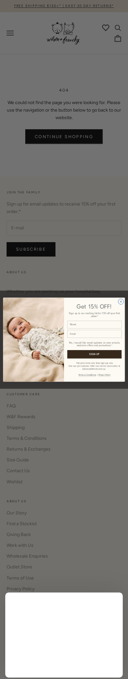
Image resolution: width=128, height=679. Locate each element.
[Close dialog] (121, 301)
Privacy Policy (104, 374)
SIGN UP (94, 354)
